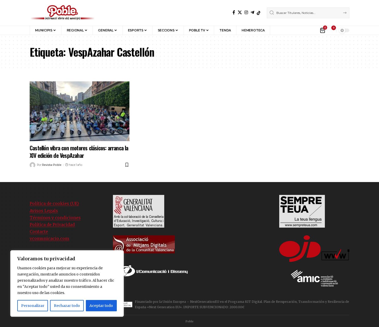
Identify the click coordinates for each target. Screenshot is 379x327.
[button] (278, 30)
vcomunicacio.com (49, 238)
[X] (239, 12)
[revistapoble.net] (62, 13)
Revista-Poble (51, 165)
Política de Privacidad (52, 224)
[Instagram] (246, 12)
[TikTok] (259, 13)
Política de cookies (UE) (54, 203)
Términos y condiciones (55, 217)
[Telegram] (252, 12)
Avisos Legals (44, 210)
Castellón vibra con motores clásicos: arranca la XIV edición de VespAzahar (79, 151)
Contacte (39, 231)
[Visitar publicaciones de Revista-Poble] (32, 165)
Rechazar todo (67, 305)
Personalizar (32, 305)
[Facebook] (233, 12)
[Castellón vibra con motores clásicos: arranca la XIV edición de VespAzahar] (79, 111)
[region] (67, 283)
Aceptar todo (101, 305)
